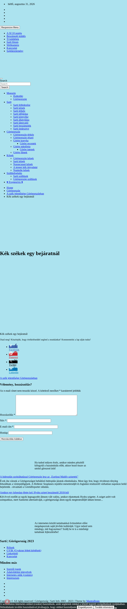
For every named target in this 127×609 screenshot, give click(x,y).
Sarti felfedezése (21, 105)
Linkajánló (12, 553)
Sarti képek (19, 108)
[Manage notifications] (7, 601)
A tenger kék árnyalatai (25, 167)
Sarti (9, 102)
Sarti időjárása (20, 113)
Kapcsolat (12, 48)
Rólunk (10, 547)
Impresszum (13, 578)
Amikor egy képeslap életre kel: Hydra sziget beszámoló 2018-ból (34, 492)
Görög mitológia (21, 146)
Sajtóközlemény (15, 51)
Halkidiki (18, 96)
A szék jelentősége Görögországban (18, 378)
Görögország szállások (25, 179)
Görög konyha (20, 140)
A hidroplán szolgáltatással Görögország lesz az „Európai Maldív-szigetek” (39, 476)
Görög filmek (20, 152)
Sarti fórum (12, 42)
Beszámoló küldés (16, 36)
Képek (10, 155)
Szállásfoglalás (14, 173)
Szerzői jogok (14, 569)
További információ (104, 607)
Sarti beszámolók (22, 125)
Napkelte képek (21, 170)
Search (3, 80)
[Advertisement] (63, 224)
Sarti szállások (20, 176)
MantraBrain (93, 601)
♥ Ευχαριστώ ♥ (15, 182)
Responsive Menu (10, 27)
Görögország (20, 99)
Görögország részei (23, 137)
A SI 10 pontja (14, 33)
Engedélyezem (85, 607)
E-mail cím (6, 426)
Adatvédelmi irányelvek (19, 572)
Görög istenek (27, 149)
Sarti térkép (19, 111)
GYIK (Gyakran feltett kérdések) (24, 550)
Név (3, 420)
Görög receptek (28, 143)
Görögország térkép (23, 134)
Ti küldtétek (13, 39)
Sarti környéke (20, 116)
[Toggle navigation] (1, 78)
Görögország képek (23, 158)
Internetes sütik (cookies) (20, 575)
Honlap (4, 432)
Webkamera (13, 45)
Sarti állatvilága (21, 119)
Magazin (11, 93)
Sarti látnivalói (20, 122)
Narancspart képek (23, 164)
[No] (115, 608)
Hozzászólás (7, 414)
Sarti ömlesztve (21, 128)
